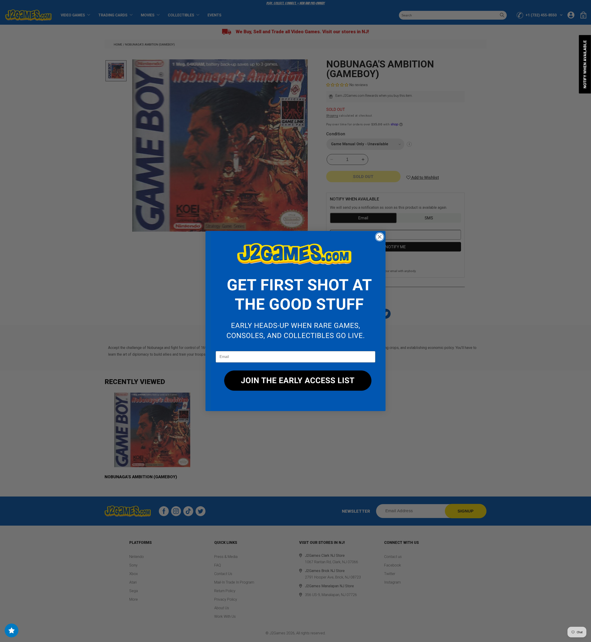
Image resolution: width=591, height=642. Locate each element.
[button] (295, 291)
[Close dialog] (380, 237)
